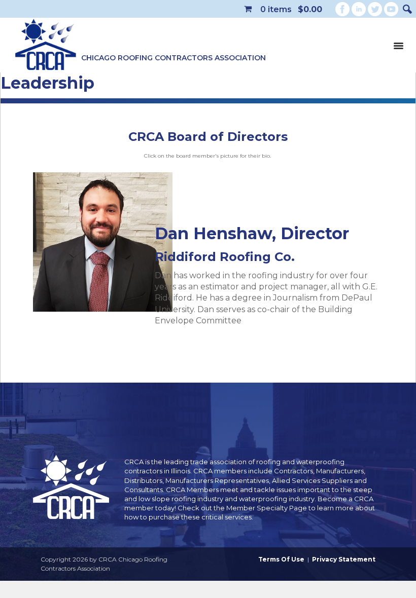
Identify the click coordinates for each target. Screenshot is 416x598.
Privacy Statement (343, 559)
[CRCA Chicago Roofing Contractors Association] (45, 45)
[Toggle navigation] (398, 45)
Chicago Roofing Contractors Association (173, 57)
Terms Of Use (281, 559)
